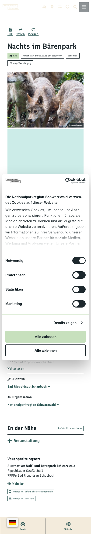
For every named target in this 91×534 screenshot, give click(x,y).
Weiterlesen (15, 368)
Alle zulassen (45, 337)
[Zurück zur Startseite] (11, 7)
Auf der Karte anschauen (70, 428)
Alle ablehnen (46, 350)
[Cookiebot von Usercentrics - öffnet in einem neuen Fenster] (65, 181)
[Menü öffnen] (84, 7)
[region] (45, 157)
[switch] (79, 275)
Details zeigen (65, 323)
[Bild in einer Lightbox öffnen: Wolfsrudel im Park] (45, 100)
